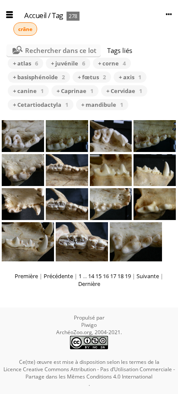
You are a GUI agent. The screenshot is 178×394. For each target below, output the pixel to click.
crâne (25, 29)
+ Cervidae (124, 91)
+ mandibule (102, 105)
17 (113, 276)
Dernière (89, 284)
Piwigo (89, 325)
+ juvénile (68, 63)
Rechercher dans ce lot (60, 50)
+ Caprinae (75, 91)
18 (121, 276)
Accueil (35, 15)
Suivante (148, 276)
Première (26, 276)
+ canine (28, 91)
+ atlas (25, 63)
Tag (57, 15)
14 (91, 276)
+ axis (130, 77)
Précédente (58, 276)
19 (128, 276)
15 (98, 276)
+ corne (112, 63)
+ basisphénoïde (39, 77)
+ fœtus (92, 77)
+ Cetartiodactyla (40, 105)
